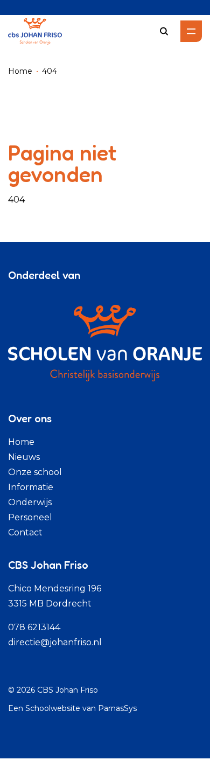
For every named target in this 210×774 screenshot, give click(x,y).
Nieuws (24, 457)
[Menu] (191, 31)
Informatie (30, 487)
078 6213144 (34, 627)
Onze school (35, 472)
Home (20, 71)
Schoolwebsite (52, 708)
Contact (25, 532)
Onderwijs (30, 502)
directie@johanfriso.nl (55, 642)
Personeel (30, 517)
